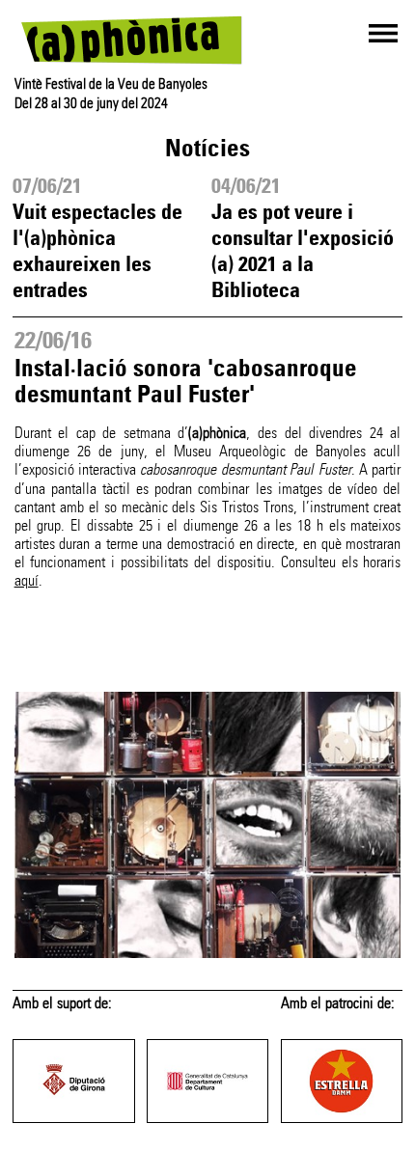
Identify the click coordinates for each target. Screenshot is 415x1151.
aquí (26, 580)
